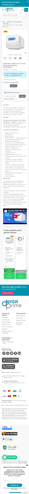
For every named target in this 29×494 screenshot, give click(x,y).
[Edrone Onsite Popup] (14, 247)
